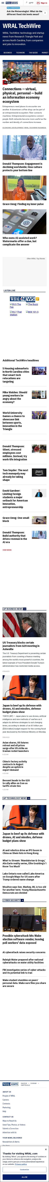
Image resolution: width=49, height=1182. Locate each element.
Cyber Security (11, 900)
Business (8, 52)
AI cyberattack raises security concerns (24, 952)
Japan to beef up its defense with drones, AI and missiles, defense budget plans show (22, 709)
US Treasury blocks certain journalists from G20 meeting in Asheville (21, 646)
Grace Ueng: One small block (16, 519)
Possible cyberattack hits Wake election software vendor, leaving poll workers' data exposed (23, 939)
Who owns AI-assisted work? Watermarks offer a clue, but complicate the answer (20, 241)
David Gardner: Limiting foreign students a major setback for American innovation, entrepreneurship (15, 499)
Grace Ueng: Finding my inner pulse (23, 204)
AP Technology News (15, 798)
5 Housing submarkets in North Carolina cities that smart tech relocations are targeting (16, 374)
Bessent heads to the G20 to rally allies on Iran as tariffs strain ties (16, 783)
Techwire (20, 52)
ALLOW (24, 1177)
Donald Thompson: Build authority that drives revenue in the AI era (15, 537)
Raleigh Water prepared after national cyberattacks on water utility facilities (23, 961)
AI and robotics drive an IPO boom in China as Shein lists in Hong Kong (22, 852)
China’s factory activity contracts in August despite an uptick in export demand (15, 765)
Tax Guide (33, 52)
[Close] (46, 1149)
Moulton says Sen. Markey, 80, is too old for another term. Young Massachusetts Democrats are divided (24, 890)
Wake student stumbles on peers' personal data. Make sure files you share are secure (24, 983)
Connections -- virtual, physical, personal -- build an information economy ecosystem (22, 95)
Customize (24, 1170)
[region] (24, 1164)
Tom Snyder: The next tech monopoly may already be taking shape (15, 475)
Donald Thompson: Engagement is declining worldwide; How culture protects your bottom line (22, 167)
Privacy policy (21, 1164)
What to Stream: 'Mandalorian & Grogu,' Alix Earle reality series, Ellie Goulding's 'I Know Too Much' (24, 863)
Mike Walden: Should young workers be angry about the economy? (15, 397)
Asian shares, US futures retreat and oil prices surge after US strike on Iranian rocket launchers (16, 747)
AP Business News (13, 609)
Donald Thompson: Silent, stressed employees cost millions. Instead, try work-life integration (15, 452)
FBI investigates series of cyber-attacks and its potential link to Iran (24, 971)
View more (7, 550)
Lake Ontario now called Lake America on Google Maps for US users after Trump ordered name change (23, 876)
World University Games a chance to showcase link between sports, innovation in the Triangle (14, 421)
